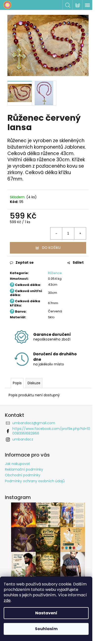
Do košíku (51, 247)
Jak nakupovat (17, 463)
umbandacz (22, 439)
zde (7, 600)
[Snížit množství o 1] (56, 233)
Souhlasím (46, 629)
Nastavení (46, 613)
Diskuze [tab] (34, 383)
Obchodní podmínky (22, 475)
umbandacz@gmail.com (33, 423)
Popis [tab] (17, 383)
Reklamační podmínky (24, 469)
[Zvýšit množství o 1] (80, 233)
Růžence (55, 273)
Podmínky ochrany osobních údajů (35, 481)
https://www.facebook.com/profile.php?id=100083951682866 (51, 431)
